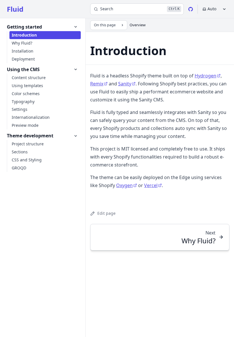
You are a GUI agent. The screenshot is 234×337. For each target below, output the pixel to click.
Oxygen (124, 185)
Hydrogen (205, 76)
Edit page (106, 213)
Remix (96, 84)
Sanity (124, 84)
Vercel (151, 185)
